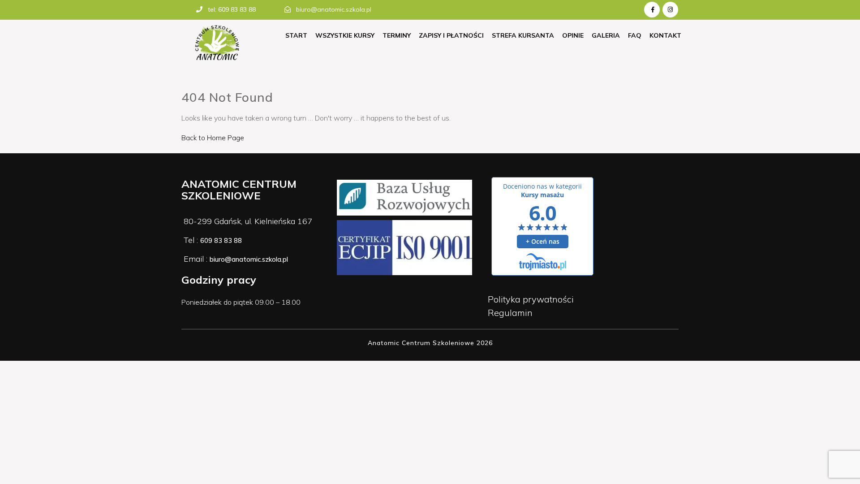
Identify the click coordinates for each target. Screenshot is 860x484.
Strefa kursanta (523, 35)
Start (296, 35)
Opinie (573, 35)
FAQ (634, 35)
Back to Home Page (212, 138)
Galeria (606, 35)
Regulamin (510, 312)
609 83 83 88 (221, 240)
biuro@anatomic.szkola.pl (333, 9)
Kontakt (665, 35)
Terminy (397, 35)
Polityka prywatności (531, 299)
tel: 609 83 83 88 (232, 9)
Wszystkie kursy (344, 35)
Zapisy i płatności (451, 35)
